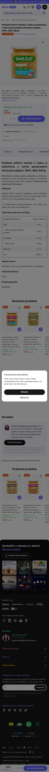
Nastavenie (24, 397)
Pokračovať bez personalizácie (16, 374)
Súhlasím (24, 392)
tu (25, 384)
